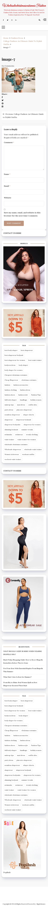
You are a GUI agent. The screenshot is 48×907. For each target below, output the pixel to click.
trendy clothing (32, 435)
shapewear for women (32, 425)
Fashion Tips (36, 395)
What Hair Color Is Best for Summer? (17, 677)
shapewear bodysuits (12, 425)
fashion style (23, 395)
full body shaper (11, 400)
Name (7, 174)
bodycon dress (10, 365)
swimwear (19, 435)
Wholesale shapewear (13, 449)
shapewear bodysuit (23, 420)
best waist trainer (35, 360)
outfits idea (32, 405)
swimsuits (8, 435)
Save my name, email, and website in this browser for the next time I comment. (22, 214)
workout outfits (28, 454)
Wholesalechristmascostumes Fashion (24, 6)
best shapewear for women (15, 360)
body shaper (23, 365)
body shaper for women (13, 370)
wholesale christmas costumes (16, 444)
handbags (23, 400)
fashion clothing (11, 390)
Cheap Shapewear (11, 380)
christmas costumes (28, 380)
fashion (7, 385)
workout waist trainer (13, 459)
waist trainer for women (27, 440)
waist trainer (9, 440)
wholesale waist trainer (33, 449)
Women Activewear (12, 454)
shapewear (9, 420)
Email (7, 186)
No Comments (8, 66)
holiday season (35, 400)
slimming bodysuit (11, 430)
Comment (9, 142)
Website (7, 198)
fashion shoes (10, 395)
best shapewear (27, 350)
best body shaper (11, 350)
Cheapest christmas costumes (16, 375)
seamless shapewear (12, 415)
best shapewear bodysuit (14, 355)
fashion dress (25, 390)
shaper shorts (28, 415)
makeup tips (9, 405)
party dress (9, 410)
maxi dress (21, 405)
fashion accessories (20, 385)
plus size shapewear (24, 410)
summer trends (27, 430)
